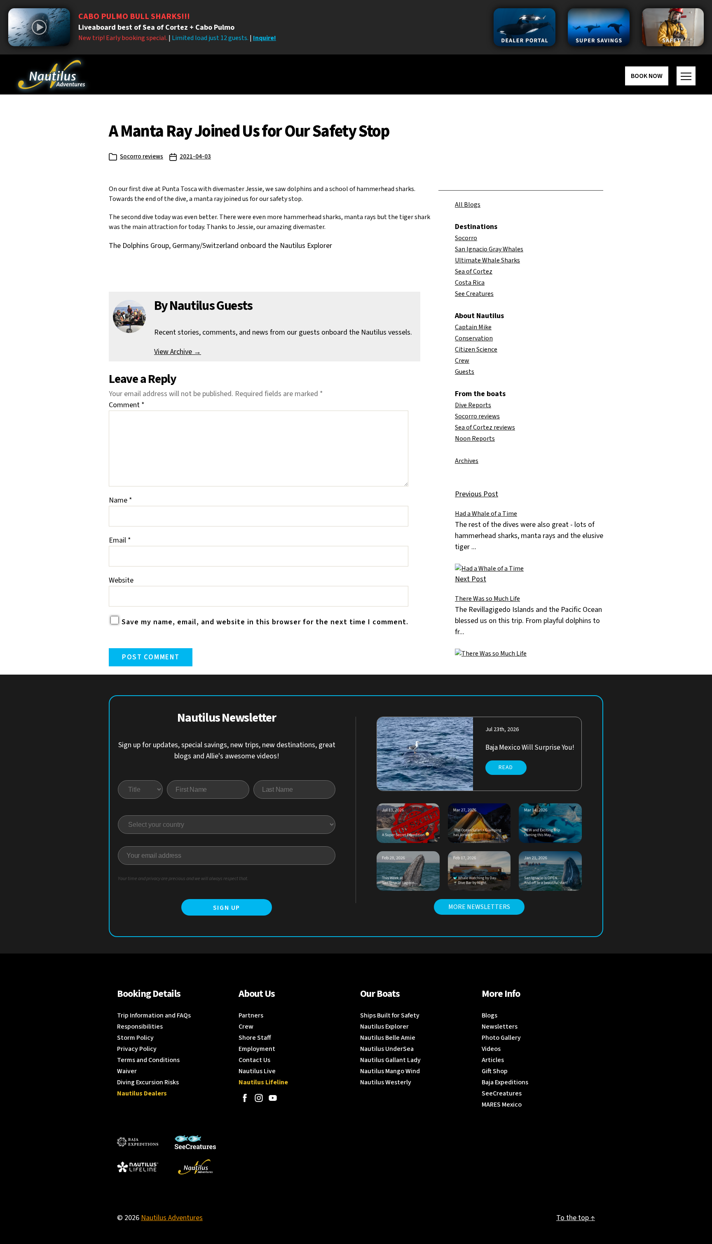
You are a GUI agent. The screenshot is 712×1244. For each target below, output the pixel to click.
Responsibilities (140, 1026)
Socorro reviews (141, 156)
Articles (493, 1060)
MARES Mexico (502, 1104)
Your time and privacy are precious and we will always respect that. (183, 878)
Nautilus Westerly (385, 1082)
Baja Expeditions (505, 1082)
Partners (251, 1015)
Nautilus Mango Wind (390, 1071)
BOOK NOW (647, 75)
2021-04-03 (195, 156)
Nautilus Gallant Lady (390, 1060)
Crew (462, 360)
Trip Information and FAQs (154, 1015)
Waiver (127, 1071)
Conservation (474, 338)
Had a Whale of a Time (486, 513)
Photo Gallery (501, 1037)
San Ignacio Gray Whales (489, 249)
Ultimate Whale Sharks (487, 260)
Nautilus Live (257, 1071)
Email (120, 540)
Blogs (489, 1015)
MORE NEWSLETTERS (479, 906)
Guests (464, 371)
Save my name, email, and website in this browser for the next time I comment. (265, 622)
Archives (466, 460)
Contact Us (254, 1060)
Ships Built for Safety (389, 1015)
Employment (257, 1048)
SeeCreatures (502, 1093)
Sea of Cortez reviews (485, 427)
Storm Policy (135, 1037)
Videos (491, 1048)
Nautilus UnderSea (387, 1048)
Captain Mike (473, 327)
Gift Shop (495, 1071)
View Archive (177, 352)
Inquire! (264, 37)
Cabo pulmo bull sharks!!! (134, 16)
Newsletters (500, 1026)
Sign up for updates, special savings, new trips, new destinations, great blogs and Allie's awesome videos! (226, 750)
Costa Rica (470, 282)
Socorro (466, 238)
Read (506, 767)
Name (120, 500)
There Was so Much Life (487, 598)
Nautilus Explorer (384, 1026)
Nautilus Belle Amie (387, 1037)
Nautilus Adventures (172, 1218)
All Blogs (467, 204)
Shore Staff (255, 1037)
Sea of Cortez (473, 271)
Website (121, 580)
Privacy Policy (137, 1048)
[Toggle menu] (686, 75)
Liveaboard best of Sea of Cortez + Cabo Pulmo (156, 27)
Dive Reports (473, 405)
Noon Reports (475, 438)
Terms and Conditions (148, 1060)
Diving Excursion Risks (148, 1082)
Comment (127, 405)
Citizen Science (476, 349)
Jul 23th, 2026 (502, 729)
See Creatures (474, 293)
